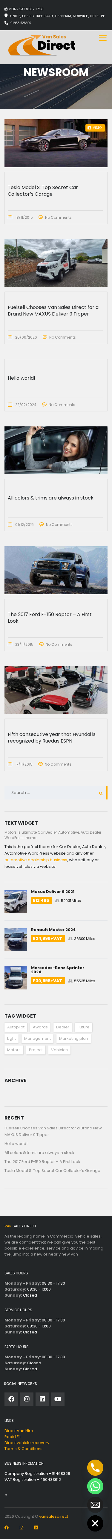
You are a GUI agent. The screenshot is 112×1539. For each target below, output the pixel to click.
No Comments (58, 217)
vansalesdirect (53, 1516)
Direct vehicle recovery (26, 1443)
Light (11, 1038)
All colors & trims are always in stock (39, 1152)
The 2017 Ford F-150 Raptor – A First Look (42, 1161)
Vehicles (59, 1050)
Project (36, 1050)
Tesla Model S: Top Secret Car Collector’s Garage (52, 1170)
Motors (14, 1050)
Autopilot (15, 1027)
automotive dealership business (35, 860)
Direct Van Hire (18, 1431)
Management (37, 1038)
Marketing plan (73, 1038)
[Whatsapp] (95, 1486)
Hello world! (15, 1143)
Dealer (62, 1027)
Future (84, 1027)
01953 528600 (20, 22)
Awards (40, 1027)
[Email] (95, 1505)
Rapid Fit (12, 1437)
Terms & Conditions (23, 1449)
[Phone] (95, 1468)
